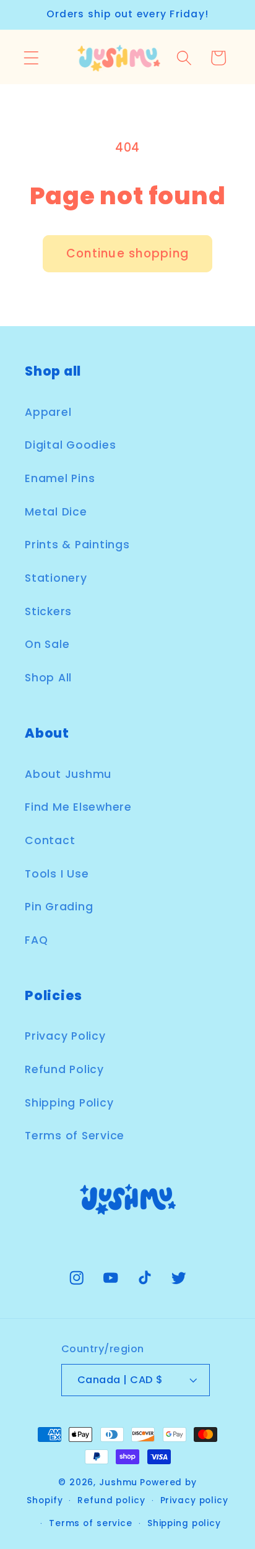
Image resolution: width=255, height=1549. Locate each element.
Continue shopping (127, 253)
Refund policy (111, 1500)
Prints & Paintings (77, 544)
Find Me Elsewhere (78, 807)
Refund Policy (64, 1069)
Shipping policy (184, 1523)
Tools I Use (57, 873)
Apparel (48, 412)
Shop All (48, 677)
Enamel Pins (60, 478)
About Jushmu (68, 774)
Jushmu (118, 1482)
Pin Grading (59, 906)
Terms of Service (74, 1135)
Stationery (56, 578)
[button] (31, 58)
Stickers (48, 611)
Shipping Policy (69, 1102)
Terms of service (90, 1523)
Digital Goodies (70, 445)
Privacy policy (194, 1500)
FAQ (36, 940)
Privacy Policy (65, 1036)
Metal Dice (56, 511)
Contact (50, 840)
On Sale (47, 644)
